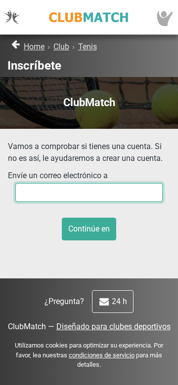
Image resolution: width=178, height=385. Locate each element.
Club (61, 46)
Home (34, 46)
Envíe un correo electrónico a (58, 175)
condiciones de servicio (101, 355)
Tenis (87, 46)
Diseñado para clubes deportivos (113, 326)
